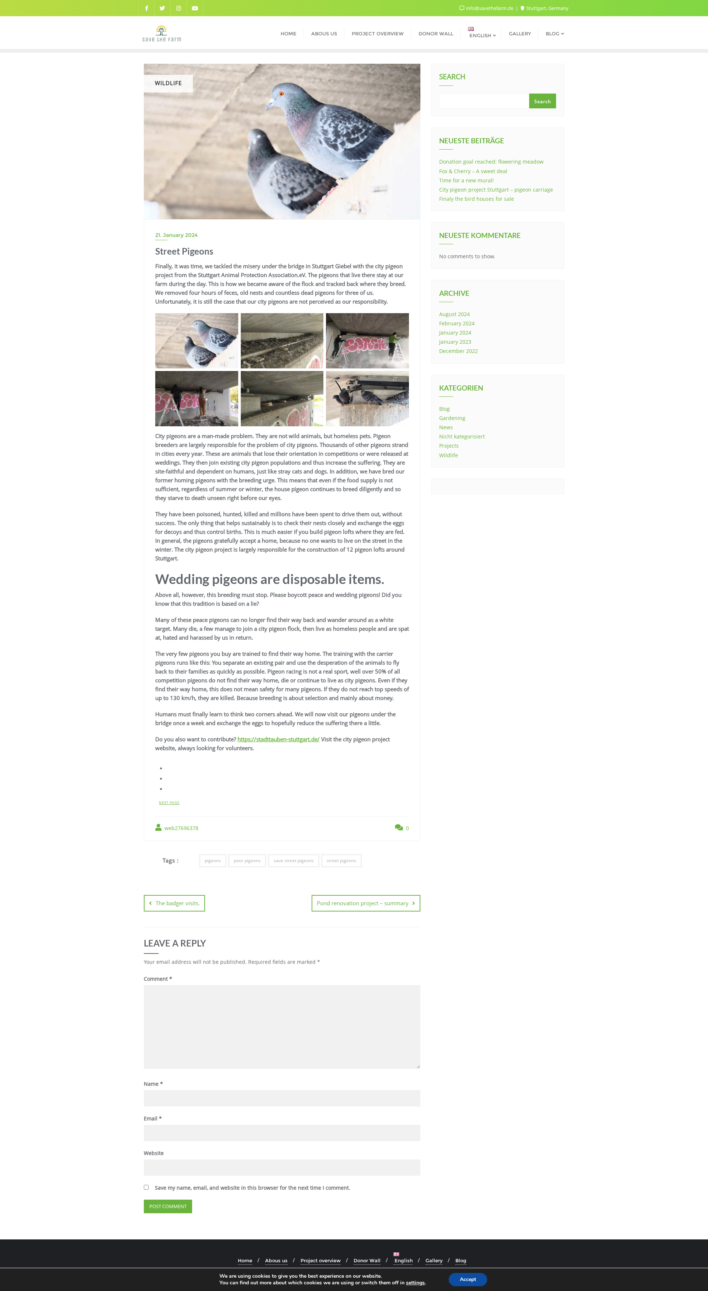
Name (153, 1083)
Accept (468, 1279)
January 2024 (455, 332)
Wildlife (448, 455)
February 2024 (457, 323)
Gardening (452, 417)
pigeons (213, 860)
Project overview (321, 1260)
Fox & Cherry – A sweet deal (473, 171)
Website (154, 1153)
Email (153, 1118)
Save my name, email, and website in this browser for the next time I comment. (252, 1187)
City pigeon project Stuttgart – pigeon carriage (496, 189)
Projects (449, 445)
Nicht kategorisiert (462, 436)
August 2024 (454, 314)
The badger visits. (178, 903)
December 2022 (458, 350)
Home (245, 1260)
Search (452, 77)
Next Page (169, 802)
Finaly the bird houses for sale (476, 198)
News (446, 427)
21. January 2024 (176, 235)
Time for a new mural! (466, 180)
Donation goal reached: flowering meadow (491, 161)
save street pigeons (294, 860)
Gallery (434, 1260)
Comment (158, 978)
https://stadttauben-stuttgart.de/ (278, 739)
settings (415, 1283)
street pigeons (341, 860)
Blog (444, 408)
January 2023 (455, 341)
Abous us (276, 1260)
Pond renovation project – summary (363, 903)
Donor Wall (367, 1260)
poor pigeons (247, 860)
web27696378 (180, 828)
